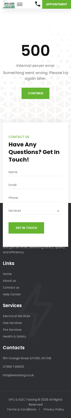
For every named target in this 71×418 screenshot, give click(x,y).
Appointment (56, 4)
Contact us (11, 287)
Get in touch (26, 228)
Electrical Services (16, 316)
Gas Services (12, 323)
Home (7, 274)
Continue (35, 93)
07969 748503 (13, 367)
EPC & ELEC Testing (23, 399)
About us (9, 281)
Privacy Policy (54, 409)
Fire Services (12, 329)
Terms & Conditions (21, 409)
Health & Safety (14, 336)
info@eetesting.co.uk (18, 375)
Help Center (12, 294)
